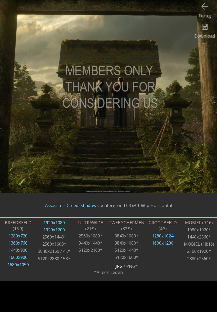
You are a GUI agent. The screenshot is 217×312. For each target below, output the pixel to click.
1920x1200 (54, 230)
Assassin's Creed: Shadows (72, 205)
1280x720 (18, 236)
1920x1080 (54, 222)
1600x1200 (162, 243)
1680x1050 (18, 264)
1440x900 (18, 250)
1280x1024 (162, 236)
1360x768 (18, 243)
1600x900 (18, 257)
